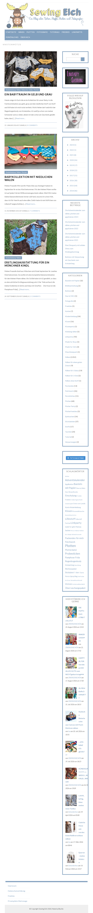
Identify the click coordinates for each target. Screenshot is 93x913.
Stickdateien (70, 421)
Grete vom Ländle (79, 503)
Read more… (21, 118)
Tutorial (68, 437)
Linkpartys (77, 32)
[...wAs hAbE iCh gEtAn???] (71, 751)
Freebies (66, 32)
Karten (67, 311)
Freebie (79, 496)
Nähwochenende (76, 534)
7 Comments (35, 211)
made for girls (70, 527)
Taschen (68, 432)
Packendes (69, 386)
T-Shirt (76, 572)
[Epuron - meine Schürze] (71, 862)
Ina (69, 731)
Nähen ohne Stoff (72, 381)
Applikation (69, 484)
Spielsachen (69, 416)
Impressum (12, 886)
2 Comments (35, 296)
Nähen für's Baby (27, 90)
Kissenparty (69, 326)
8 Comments (32, 125)
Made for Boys (71, 342)
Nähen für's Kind (71, 376)
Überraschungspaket (75, 588)
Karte (67, 507)
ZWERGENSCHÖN (74, 624)
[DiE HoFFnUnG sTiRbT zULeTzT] (71, 617)
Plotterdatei (71, 550)
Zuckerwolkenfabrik (78, 584)
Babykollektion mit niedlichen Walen (28, 178)
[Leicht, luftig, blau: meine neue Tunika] (71, 805)
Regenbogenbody (73, 561)
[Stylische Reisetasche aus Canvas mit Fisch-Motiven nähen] (71, 721)
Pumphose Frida (72, 557)
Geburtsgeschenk (76, 500)
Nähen (21, 32)
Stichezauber (71, 569)
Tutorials (54, 32)
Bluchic (61, 909)
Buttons (68, 291)
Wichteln (68, 584)
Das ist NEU (70, 296)
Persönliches (12, 37)
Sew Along (78, 565)
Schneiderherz (73, 812)
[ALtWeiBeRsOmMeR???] (71, 698)
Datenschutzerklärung (16, 891)
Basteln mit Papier (72, 280)
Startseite (11, 32)
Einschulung (70, 495)
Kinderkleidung (11, 90)
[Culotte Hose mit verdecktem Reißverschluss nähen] (71, 832)
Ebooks (75, 492)
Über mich (25, 37)
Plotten (30, 32)
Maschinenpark (71, 352)
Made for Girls (71, 347)
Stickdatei (69, 572)
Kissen (67, 321)
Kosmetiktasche (78, 511)
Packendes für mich (74, 538)
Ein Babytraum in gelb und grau (28, 94)
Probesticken (72, 553)
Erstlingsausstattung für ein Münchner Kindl (27, 264)
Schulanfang (69, 565)
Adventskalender (75, 480)
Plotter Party (70, 406)
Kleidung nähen (71, 331)
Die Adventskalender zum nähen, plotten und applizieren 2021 (75, 236)
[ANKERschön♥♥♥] (71, 644)
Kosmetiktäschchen (70, 515)
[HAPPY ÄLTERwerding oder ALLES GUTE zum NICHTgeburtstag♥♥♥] (71, 668)
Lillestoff (70, 518)
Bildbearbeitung (71, 286)
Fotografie (42, 32)
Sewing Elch (43, 909)
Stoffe (67, 426)
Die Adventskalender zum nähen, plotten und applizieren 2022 (75, 225)
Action (67, 476)
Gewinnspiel (69, 503)
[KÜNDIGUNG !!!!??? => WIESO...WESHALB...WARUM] (71, 778)
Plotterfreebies (71, 411)
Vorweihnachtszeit (76, 580)
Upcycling (73, 576)
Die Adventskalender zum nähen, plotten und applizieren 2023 (75, 213)
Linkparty (76, 522)
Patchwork (69, 391)
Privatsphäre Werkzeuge (17, 901)
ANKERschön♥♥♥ (82, 637)
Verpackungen (70, 442)
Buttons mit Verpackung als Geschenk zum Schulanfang (74, 260)
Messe (73, 530)
